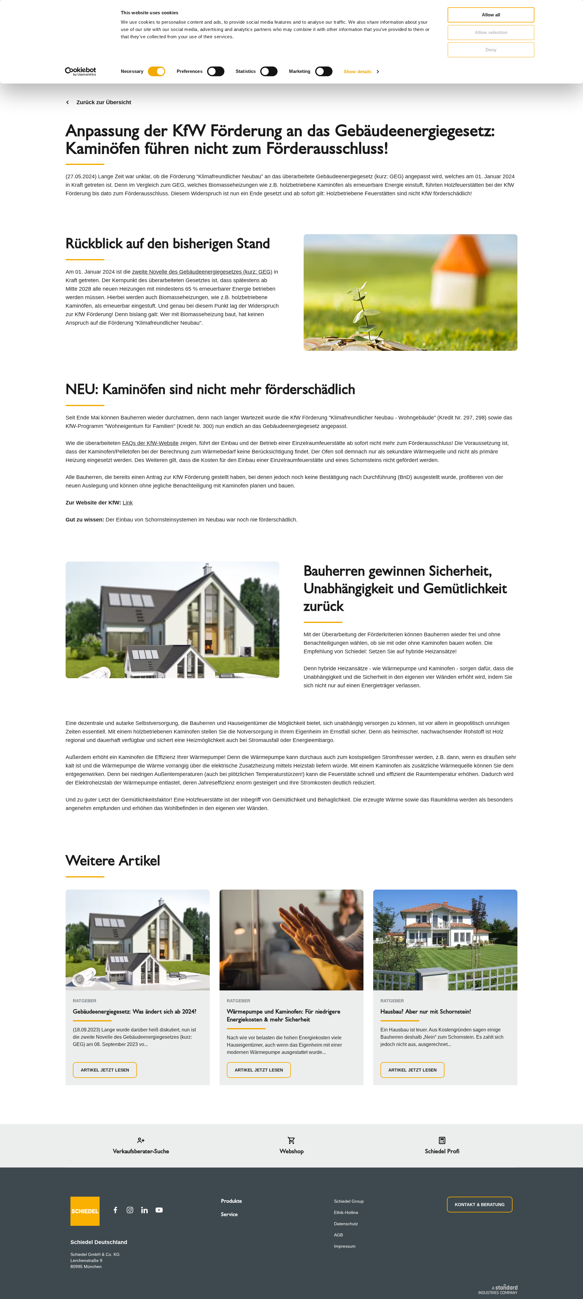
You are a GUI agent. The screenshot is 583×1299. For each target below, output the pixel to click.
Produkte (231, 1201)
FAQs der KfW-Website (150, 443)
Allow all (491, 14)
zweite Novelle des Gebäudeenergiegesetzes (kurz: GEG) (202, 272)
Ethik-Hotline (346, 1212)
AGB (338, 1234)
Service (229, 1214)
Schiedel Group (349, 1201)
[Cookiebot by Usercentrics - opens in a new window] (80, 71)
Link (128, 503)
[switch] (215, 71)
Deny (491, 49)
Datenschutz (346, 1223)
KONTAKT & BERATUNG (480, 1204)
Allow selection (491, 32)
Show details (357, 71)
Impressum (345, 1246)
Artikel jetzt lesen (105, 1070)
